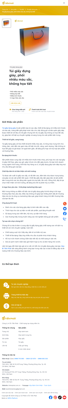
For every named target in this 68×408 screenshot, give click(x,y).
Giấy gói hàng (23, 345)
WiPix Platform (13, 398)
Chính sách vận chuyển (35, 392)
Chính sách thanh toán (21, 392)
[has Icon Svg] (8, 3)
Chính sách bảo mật (7, 392)
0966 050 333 (43, 358)
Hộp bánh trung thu (25, 335)
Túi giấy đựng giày (16, 67)
